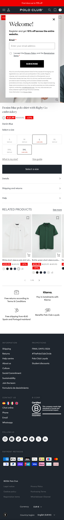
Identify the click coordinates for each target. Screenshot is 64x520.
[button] (5, 515)
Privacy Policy (30, 53)
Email (12, 40)
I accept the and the (34, 54)
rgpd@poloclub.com (28, 87)
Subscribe (32, 64)
